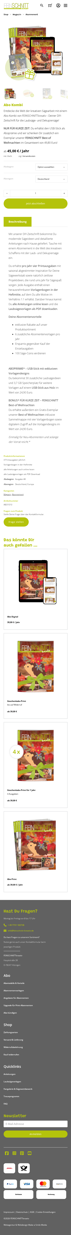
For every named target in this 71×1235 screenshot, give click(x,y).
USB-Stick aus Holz (43, 388)
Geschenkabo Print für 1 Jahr (21, 790)
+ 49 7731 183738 (16, 925)
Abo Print (12, 879)
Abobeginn (9, 166)
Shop (6, 15)
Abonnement (32, 15)
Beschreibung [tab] (18, 221)
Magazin (17, 15)
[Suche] (42, 5)
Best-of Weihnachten (31, 414)
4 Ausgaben (12, 794)
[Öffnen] (66, 5)
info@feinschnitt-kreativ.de (21, 930)
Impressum (9, 1212)
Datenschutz (22, 1212)
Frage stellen (16, 521)
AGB (32, 1212)
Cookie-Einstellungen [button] (45, 1212)
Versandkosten (28, 156)
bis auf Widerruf (14, 704)
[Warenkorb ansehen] (50, 5)
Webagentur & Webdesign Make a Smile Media (25, 1224)
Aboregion (8, 178)
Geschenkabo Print (16, 701)
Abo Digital (12, 616)
